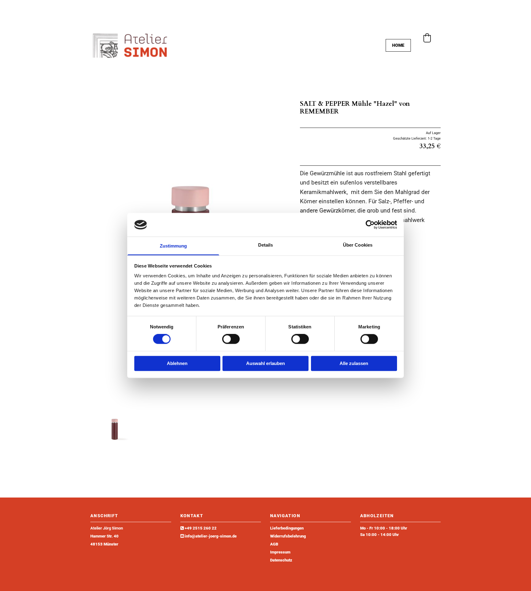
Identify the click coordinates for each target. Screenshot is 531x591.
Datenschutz (281, 560)
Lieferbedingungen (287, 528)
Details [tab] (265, 245)
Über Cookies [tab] (357, 245)
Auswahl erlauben (265, 363)
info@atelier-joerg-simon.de (211, 536)
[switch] (231, 339)
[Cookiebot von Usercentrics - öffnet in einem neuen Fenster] (370, 224)
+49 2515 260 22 (201, 528)
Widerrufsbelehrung (288, 536)
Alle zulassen (354, 363)
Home (398, 45)
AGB (274, 544)
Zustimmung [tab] (173, 245)
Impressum (280, 552)
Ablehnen (177, 363)
